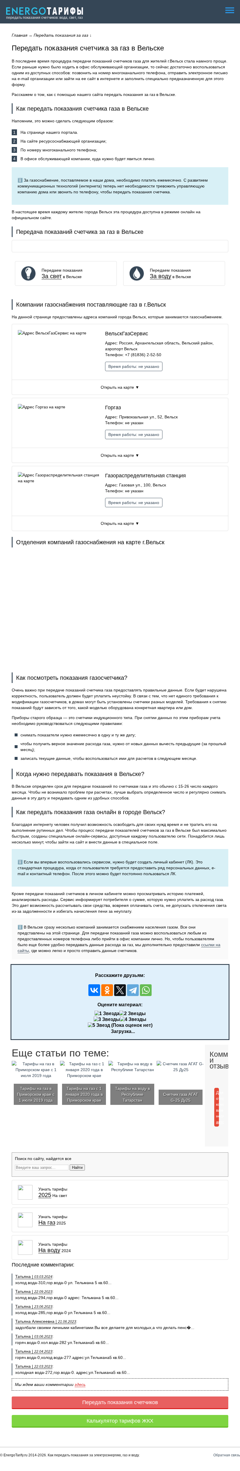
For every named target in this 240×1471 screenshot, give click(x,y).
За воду (160, 276)
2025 (44, 1195)
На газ (46, 1223)
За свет (52, 276)
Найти (77, 1167)
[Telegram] (133, 990)
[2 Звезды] (132, 1014)
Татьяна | (33, 1276)
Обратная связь (226, 1455)
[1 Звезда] (107, 1014)
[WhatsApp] (146, 990)
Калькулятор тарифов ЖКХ (120, 1421)
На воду (49, 1250)
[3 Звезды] (107, 1019)
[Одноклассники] (107, 990)
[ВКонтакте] (94, 990)
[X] (120, 990)
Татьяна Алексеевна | (45, 1321)
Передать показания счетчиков (120, 1402)
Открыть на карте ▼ (120, 387)
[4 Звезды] (133, 1019)
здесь (80, 1384)
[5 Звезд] (99, 1025)
